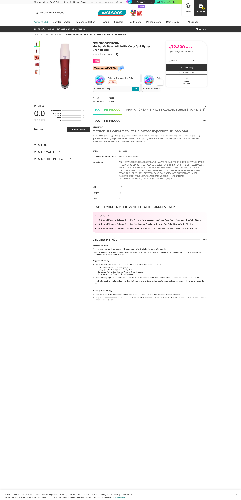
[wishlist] (118, 54)
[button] (200, 8)
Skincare (118, 22)
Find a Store (108, 2)
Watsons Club (41, 22)
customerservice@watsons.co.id (107, 300)
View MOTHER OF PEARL (50, 159)
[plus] (202, 60)
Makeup (105, 22)
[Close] (236, 495)
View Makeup (43, 145)
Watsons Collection (85, 22)
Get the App (96, 2)
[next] (160, 82)
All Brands (193, 22)
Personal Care (153, 22)
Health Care (135, 22)
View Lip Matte (45, 152)
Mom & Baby (172, 22)
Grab (135, 88)
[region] (120, 495)
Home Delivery (101, 264)
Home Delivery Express (104, 278)
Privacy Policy (118, 497)
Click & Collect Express (104, 281)
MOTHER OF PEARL (106, 42)
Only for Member (61, 22)
